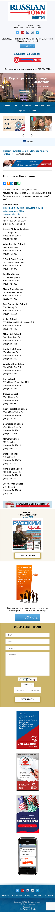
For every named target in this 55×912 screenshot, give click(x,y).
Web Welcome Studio (28, 909)
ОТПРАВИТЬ (27, 699)
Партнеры (22, 111)
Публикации (26, 105)
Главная (6, 105)
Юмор (49, 105)
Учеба (7, 154)
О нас (15, 105)
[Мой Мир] (11, 183)
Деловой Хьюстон (39, 151)
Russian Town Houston (14, 151)
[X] (15, 183)
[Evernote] (18, 183)
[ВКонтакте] (4, 183)
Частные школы (23, 154)
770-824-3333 (44, 69)
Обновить (27, 684)
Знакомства (39, 105)
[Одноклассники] (8, 183)
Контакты (33, 111)
